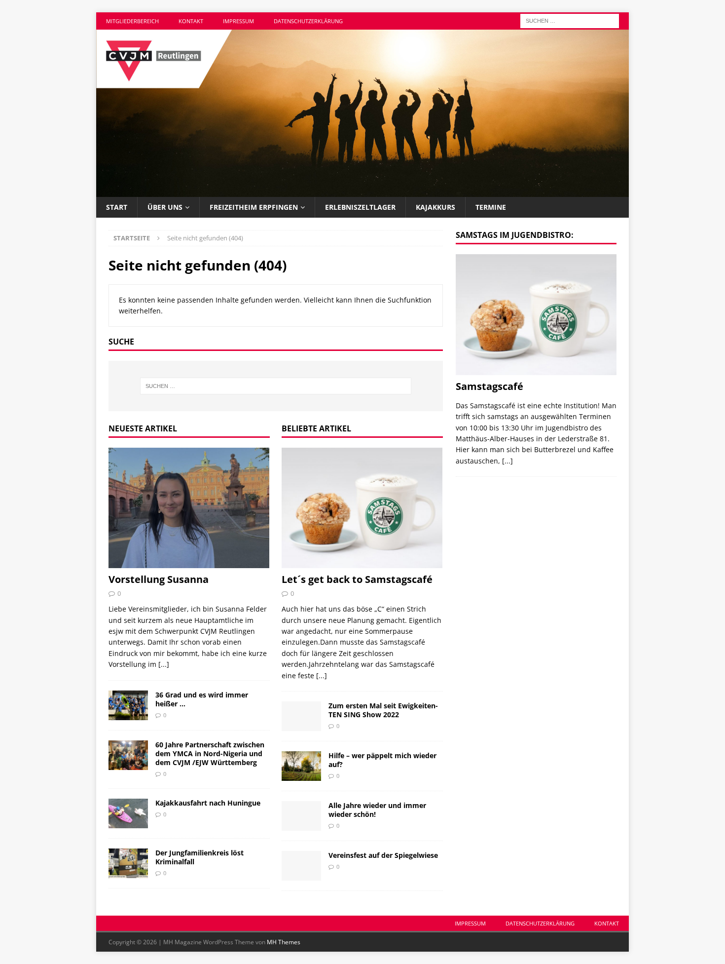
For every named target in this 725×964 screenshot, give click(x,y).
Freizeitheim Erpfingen (254, 207)
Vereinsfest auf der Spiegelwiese (383, 855)
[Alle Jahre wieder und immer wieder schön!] (301, 816)
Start (116, 207)
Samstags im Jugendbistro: (515, 235)
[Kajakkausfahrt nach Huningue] (128, 813)
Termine (490, 207)
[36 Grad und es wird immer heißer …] (128, 705)
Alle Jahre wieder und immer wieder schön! (377, 810)
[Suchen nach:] (569, 20)
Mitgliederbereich (132, 21)
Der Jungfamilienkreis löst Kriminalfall (199, 857)
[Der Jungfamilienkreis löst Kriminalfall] (128, 863)
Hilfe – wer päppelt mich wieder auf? (382, 760)
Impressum (238, 21)
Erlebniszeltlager (360, 207)
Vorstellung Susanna (159, 579)
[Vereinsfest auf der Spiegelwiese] (301, 866)
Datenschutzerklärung (308, 21)
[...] (163, 664)
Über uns (164, 207)
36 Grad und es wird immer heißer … (201, 699)
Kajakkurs (435, 207)
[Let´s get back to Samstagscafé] (362, 508)
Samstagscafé (489, 386)
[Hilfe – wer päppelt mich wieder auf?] (301, 766)
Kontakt (191, 21)
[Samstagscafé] (536, 314)
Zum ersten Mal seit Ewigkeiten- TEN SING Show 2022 (383, 710)
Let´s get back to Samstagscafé (357, 579)
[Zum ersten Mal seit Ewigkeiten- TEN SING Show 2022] (301, 716)
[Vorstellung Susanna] (189, 508)
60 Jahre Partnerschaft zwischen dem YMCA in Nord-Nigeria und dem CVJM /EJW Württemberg (209, 753)
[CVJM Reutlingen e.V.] (362, 191)
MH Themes (283, 942)
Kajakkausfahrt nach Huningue (207, 803)
